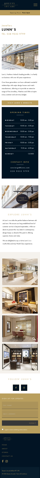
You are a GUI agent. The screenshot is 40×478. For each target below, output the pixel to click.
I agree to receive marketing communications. (15, 430)
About (5, 449)
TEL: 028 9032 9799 (13, 33)
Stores (5, 452)
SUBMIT (32, 423)
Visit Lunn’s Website (20, 103)
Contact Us (7, 456)
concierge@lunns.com (20, 167)
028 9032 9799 (20, 171)
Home (4, 445)
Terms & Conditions (22, 474)
